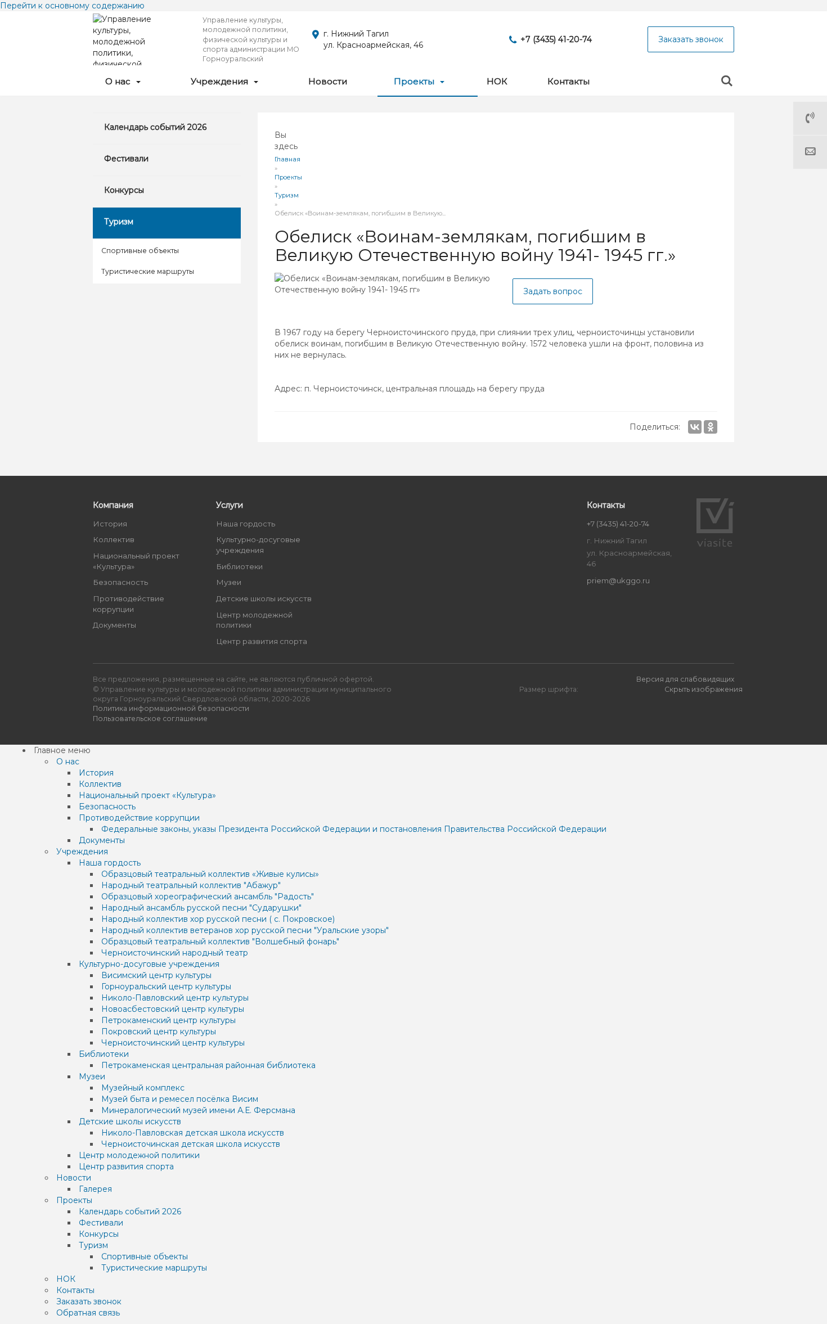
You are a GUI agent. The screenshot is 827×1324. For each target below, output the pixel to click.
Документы (114, 624)
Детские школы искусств (264, 598)
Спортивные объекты (140, 250)
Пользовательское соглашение (150, 718)
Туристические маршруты (147, 271)
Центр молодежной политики (254, 620)
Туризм (118, 222)
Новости (327, 81)
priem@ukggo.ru (618, 580)
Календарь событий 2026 (155, 127)
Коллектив (113, 539)
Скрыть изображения (703, 689)
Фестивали (126, 159)
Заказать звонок (690, 39)
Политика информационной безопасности (171, 708)
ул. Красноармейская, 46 (373, 45)
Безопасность (120, 582)
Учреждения (220, 81)
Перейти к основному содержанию (72, 6)
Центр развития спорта (261, 641)
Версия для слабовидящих (685, 679)
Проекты (415, 81)
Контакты (568, 81)
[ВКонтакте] (695, 427)
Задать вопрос (552, 291)
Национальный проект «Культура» (136, 561)
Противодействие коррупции (128, 604)
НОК (497, 81)
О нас (119, 81)
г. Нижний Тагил (356, 34)
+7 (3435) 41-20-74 (556, 39)
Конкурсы (124, 190)
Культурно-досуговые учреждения (258, 545)
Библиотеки (239, 566)
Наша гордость (245, 523)
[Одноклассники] (710, 427)
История (110, 523)
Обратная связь (810, 152)
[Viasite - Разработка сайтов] (715, 543)
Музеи (228, 582)
